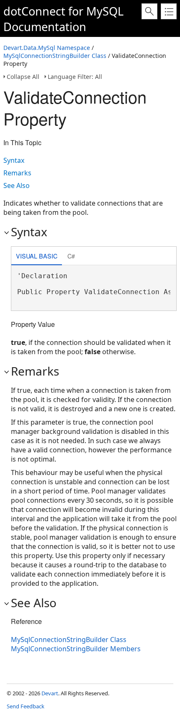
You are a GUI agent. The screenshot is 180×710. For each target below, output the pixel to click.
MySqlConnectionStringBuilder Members (76, 648)
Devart (49, 693)
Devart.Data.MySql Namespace (46, 48)
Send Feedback (25, 706)
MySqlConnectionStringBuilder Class (54, 56)
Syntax (13, 160)
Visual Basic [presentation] (36, 255)
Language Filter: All (75, 77)
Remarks (17, 173)
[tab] (36, 256)
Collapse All (23, 77)
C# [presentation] (71, 255)
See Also (16, 185)
